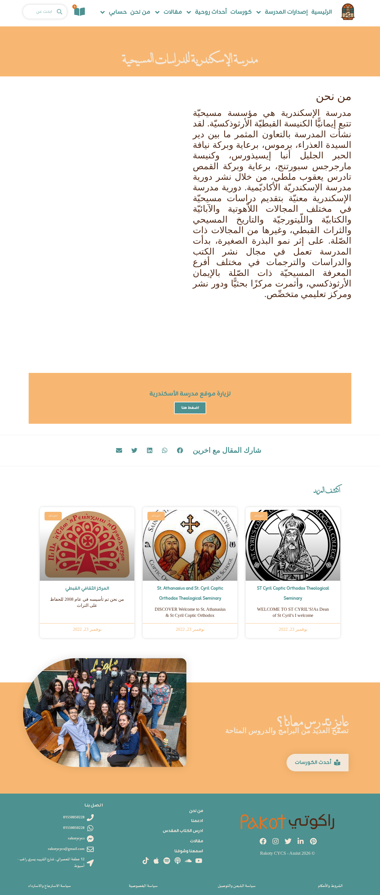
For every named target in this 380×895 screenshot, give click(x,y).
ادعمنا (197, 820)
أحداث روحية (211, 12)
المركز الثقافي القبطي (87, 588)
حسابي (118, 12)
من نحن (140, 12)
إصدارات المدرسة (286, 12)
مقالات (173, 12)
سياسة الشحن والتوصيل (237, 885)
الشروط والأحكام (330, 885)
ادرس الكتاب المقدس (183, 830)
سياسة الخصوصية (143, 885)
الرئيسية (321, 12)
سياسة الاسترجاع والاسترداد (49, 885)
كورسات (241, 12)
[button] (180, 450)
